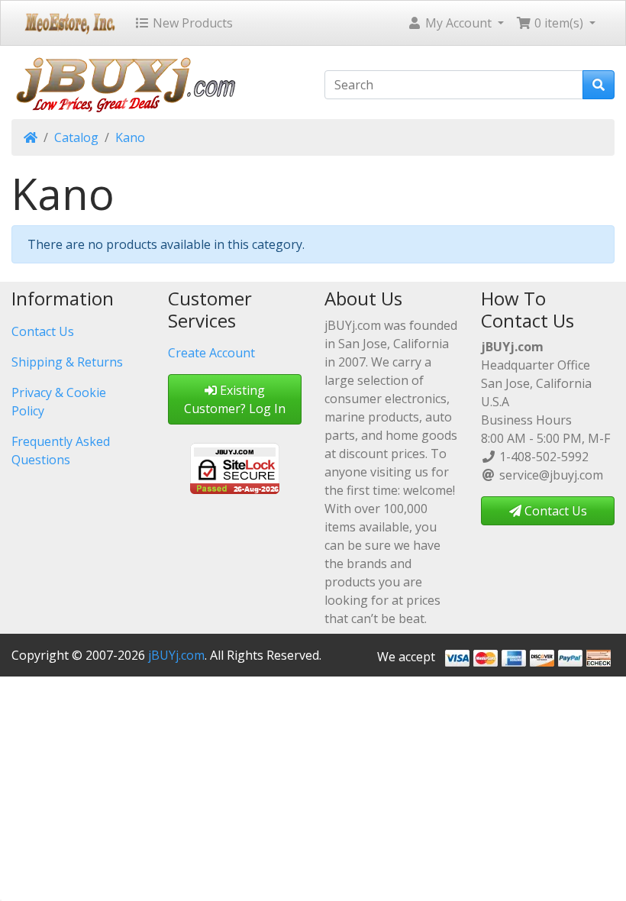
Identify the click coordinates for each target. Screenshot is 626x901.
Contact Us (42, 331)
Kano (130, 137)
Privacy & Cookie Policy (58, 401)
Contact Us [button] (554, 510)
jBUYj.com (176, 655)
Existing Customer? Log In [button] (235, 399)
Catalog (76, 137)
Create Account (211, 352)
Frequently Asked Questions (60, 450)
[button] (455, 23)
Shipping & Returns (67, 362)
